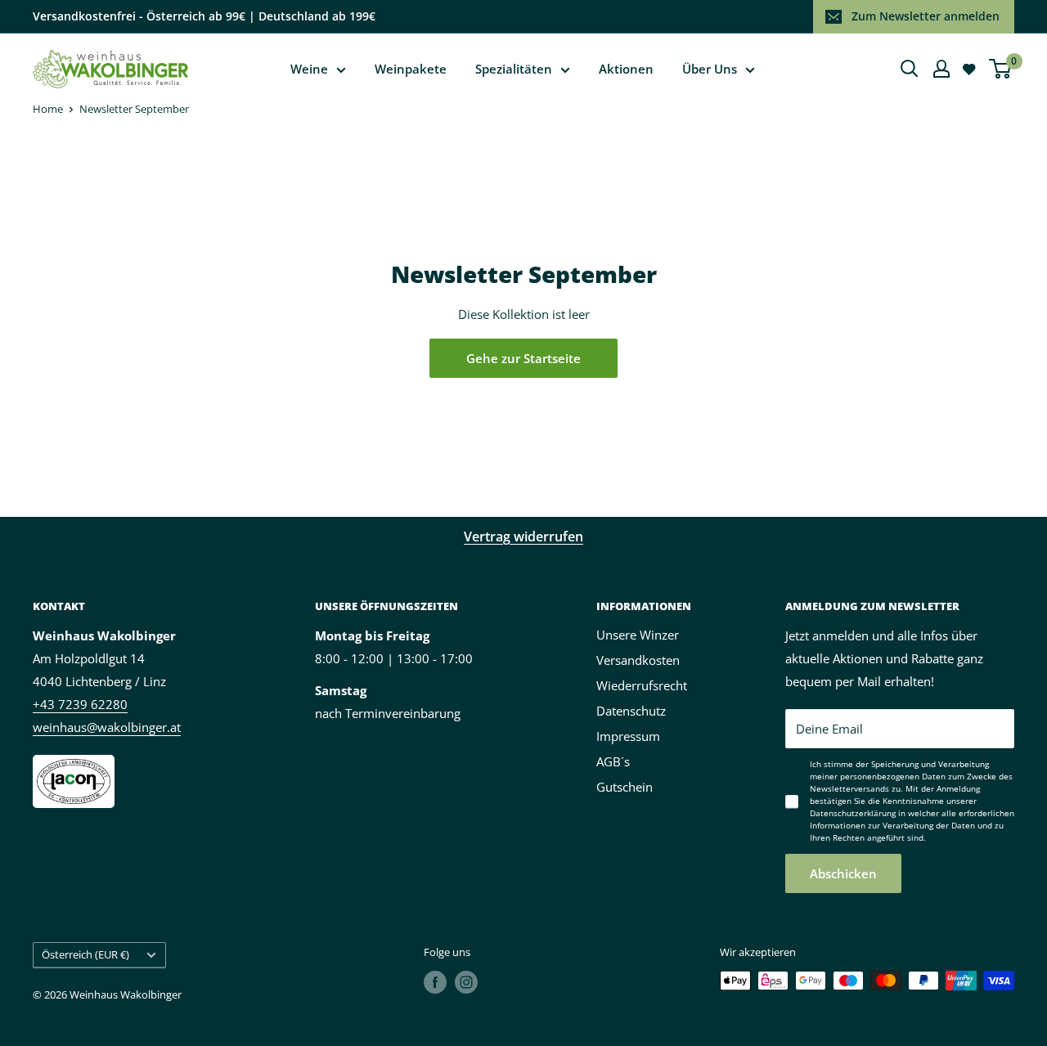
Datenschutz (631, 711)
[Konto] (941, 69)
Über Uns (709, 69)
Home (48, 108)
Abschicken (843, 873)
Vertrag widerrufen (523, 536)
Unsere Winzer (637, 634)
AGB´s (613, 761)
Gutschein (624, 787)
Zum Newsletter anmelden (926, 16)
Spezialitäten (513, 69)
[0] (1001, 69)
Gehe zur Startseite (523, 358)
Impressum (628, 736)
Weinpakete (411, 69)
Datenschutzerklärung (853, 813)
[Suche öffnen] (910, 69)
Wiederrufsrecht (641, 685)
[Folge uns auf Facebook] (435, 982)
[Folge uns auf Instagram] (466, 982)
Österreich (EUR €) (85, 954)
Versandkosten (638, 660)
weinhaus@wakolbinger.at (107, 727)
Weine (309, 69)
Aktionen (626, 69)
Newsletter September (134, 108)
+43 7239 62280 (80, 704)
